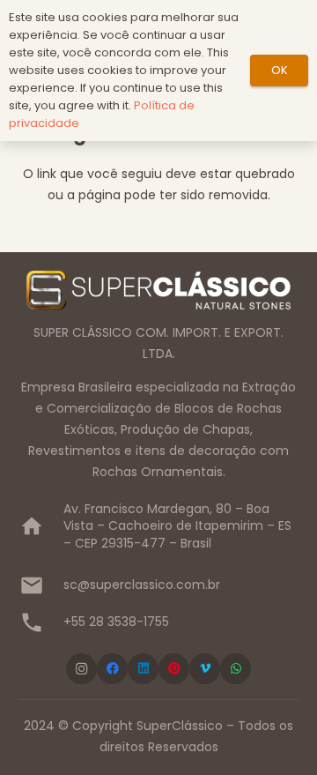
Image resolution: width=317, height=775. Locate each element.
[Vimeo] (204, 668)
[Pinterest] (173, 668)
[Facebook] (112, 668)
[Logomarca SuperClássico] (158, 290)
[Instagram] (81, 668)
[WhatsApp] (235, 668)
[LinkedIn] (143, 668)
